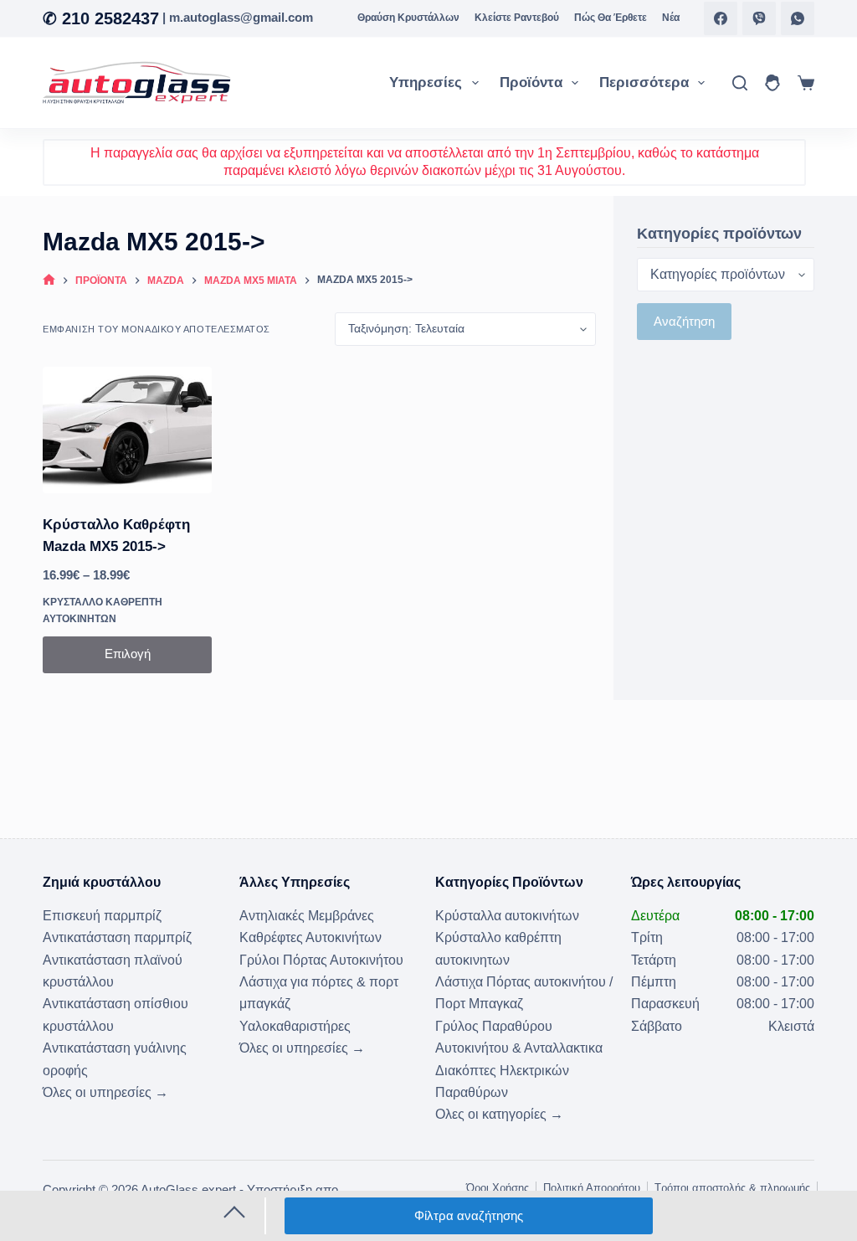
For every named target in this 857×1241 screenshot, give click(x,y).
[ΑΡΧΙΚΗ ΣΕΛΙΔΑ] (49, 281)
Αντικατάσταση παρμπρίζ (117, 937)
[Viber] (759, 18)
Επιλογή (128, 653)
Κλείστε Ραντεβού (517, 17)
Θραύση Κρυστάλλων (408, 17)
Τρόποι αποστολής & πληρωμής (732, 1188)
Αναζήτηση (684, 321)
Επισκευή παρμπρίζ (102, 916)
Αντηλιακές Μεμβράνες (306, 916)
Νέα (671, 17)
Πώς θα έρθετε (610, 17)
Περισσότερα (644, 82)
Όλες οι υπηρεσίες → (105, 1092)
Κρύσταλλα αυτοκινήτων (507, 916)
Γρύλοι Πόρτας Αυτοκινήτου (321, 960)
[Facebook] (720, 18)
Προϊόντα (531, 82)
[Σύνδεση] (772, 83)
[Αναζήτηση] (739, 82)
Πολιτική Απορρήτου (591, 1188)
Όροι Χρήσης (497, 1188)
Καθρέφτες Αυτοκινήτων (310, 937)
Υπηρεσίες (425, 82)
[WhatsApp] (797, 18)
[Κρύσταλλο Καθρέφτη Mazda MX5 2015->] (127, 430)
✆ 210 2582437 (101, 18)
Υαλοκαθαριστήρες (295, 1026)
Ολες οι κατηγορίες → (499, 1114)
